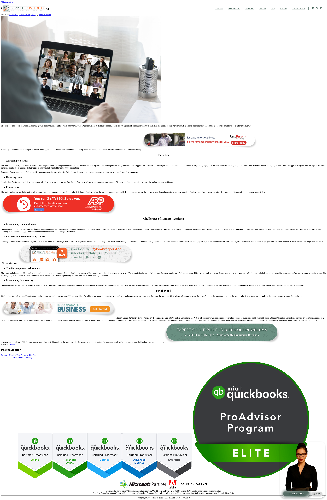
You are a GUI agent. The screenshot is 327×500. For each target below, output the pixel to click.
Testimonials (234, 8)
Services (219, 8)
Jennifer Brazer (45, 15)
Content (12, 344)
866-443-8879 (298, 8)
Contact (262, 8)
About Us (249, 8)
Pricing (283, 8)
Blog (273, 8)
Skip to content (7, 2)
